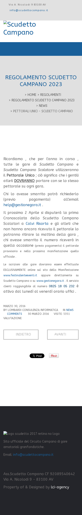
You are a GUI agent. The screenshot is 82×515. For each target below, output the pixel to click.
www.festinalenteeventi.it (20, 275)
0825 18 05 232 (61, 286)
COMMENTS (15, 313)
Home (32, 95)
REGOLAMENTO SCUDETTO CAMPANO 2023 (43, 100)
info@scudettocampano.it (29, 10)
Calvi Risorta (37, 223)
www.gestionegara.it (50, 280)
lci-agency (59, 487)
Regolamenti (50, 95)
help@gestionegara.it (22, 205)
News (43, 106)
